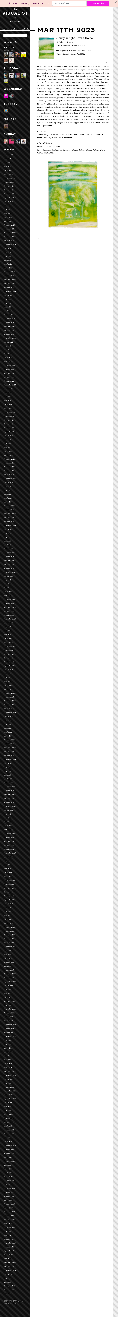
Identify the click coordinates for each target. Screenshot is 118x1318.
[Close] (116, 2)
